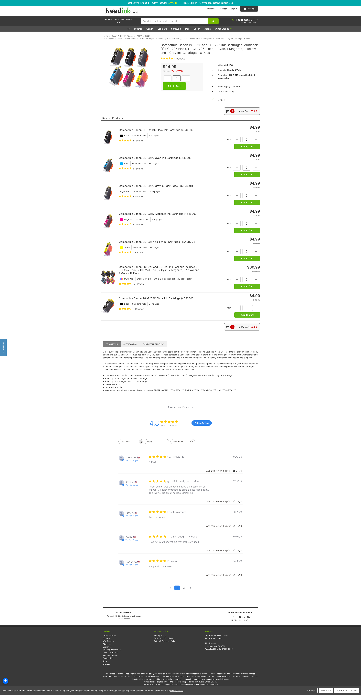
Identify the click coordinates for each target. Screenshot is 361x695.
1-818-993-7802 (240, 617)
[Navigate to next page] (190, 588)
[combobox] (157, 441)
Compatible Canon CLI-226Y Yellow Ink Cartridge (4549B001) (157, 241)
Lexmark (162, 28)
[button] (3, 347)
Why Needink (108, 641)
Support (223, 9)
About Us (107, 644)
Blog (105, 661)
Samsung (176, 28)
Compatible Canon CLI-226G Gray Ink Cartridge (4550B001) (156, 185)
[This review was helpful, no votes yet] (234, 470)
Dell (187, 28)
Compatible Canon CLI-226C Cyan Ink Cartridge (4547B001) (156, 157)
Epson (197, 28)
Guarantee (107, 647)
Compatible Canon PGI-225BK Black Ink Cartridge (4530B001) (157, 298)
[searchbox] (128, 441)
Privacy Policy (160, 635)
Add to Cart (247, 146)
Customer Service (110, 652)
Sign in (234, 9)
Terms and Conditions (163, 638)
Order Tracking (109, 635)
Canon (149, 28)
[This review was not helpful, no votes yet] (239, 470)
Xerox (207, 28)
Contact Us (108, 658)
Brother (138, 28)
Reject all (326, 690)
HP (128, 28)
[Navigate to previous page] (170, 588)
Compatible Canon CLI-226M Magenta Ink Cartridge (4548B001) (159, 213)
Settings (310, 690)
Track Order (212, 9)
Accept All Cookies (346, 690)
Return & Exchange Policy (165, 641)
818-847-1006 (215, 638)
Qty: (229, 139)
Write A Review (202, 423)
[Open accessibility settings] (5, 681)
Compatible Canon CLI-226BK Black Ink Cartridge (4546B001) (157, 129)
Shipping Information (112, 650)
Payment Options (110, 655)
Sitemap (106, 664)
